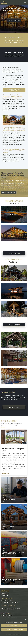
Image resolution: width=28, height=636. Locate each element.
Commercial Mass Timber (14, 629)
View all (3, 427)
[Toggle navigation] (25, 2)
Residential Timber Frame (14, 625)
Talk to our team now (8, 192)
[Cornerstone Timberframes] (4, 2)
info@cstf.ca (4, 595)
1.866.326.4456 (5, 593)
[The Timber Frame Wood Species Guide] (14, 437)
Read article (5, 473)
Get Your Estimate (13, 20)
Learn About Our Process (14, 90)
